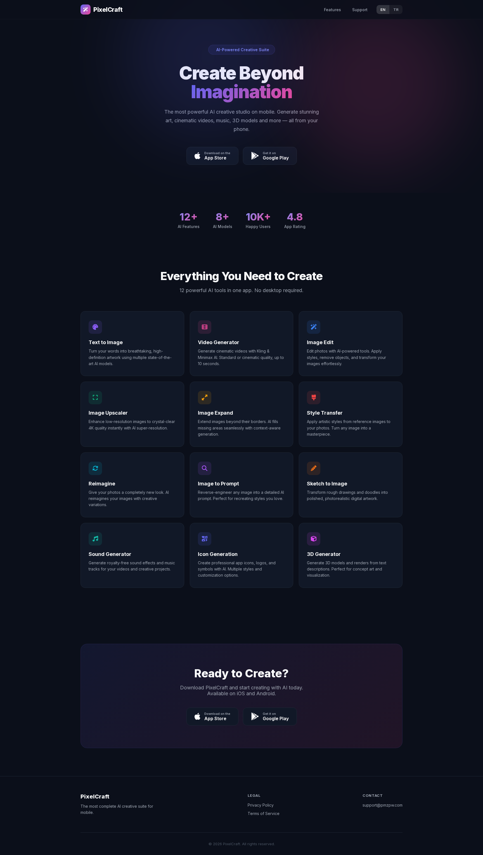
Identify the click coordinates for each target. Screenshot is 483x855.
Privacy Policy (261, 805)
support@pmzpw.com (382, 805)
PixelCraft (108, 9)
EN (382, 9)
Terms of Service (264, 813)
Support (360, 9)
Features (332, 9)
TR (396, 9)
